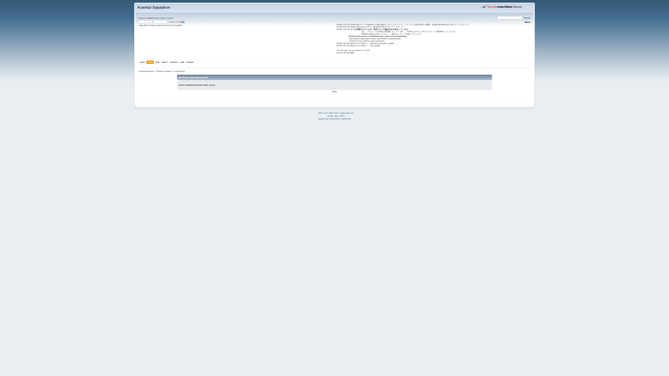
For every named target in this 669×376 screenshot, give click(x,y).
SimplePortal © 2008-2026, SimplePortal (334, 119)
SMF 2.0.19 (322, 113)
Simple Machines (347, 113)
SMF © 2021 (334, 113)
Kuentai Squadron (154, 7)
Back (334, 91)
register (170, 18)
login (162, 18)
